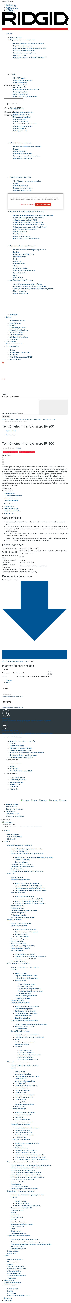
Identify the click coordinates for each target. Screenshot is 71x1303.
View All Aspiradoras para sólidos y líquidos (27, 284)
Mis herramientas (15, 323)
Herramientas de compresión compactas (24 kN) (30, 890)
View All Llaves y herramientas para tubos (27, 181)
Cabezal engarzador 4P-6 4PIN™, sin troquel (28, 222)
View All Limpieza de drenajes (23, 112)
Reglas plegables (19, 263)
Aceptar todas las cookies (43, 204)
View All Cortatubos (24, 1050)
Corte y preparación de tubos (22, 190)
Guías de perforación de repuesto (24, 270)
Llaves (15, 183)
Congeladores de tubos (22, 1130)
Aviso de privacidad (12, 804)
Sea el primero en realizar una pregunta (13, 707)
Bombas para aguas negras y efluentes (27, 1205)
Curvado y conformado (20, 185)
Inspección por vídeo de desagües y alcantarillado (29, 48)
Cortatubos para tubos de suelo (25, 1042)
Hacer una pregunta (27, 452)
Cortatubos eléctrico (21, 1148)
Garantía (12, 325)
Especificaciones (9, 506)
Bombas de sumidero (22, 1203)
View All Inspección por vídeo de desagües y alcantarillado (34, 857)
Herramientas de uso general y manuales (23, 246)
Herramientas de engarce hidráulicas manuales (28, 218)
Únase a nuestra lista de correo (20, 352)
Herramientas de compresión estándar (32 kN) (30, 888)
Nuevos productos (16, 37)
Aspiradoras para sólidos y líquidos (21, 280)
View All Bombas (20, 1201)
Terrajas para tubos (24, 993)
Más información (7, 491)
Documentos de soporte (11, 508)
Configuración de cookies (14, 809)
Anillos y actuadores (20, 85)
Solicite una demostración (14, 344)
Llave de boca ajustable (22, 1090)
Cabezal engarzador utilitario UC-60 (25, 220)
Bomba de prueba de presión (24, 1135)
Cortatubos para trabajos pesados (29, 1055)
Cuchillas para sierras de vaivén (25, 1011)
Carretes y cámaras (21, 862)
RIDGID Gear (14, 354)
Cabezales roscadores (25, 986)
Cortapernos (17, 261)
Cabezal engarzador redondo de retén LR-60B (28, 224)
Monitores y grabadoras (22, 859)
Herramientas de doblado (23, 1115)
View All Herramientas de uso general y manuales (29, 250)
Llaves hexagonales (21, 1088)
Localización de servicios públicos (24, 53)
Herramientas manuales (21, 114)
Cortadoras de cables (20, 231)
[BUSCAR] (53, 407)
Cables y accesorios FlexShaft (25, 959)
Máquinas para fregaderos (22, 117)
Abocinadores (19, 1117)
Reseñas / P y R (9, 513)
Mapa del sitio (10, 811)
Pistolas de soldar (21, 1137)
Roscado (16, 149)
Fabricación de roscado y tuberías (21, 143)
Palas (15, 275)
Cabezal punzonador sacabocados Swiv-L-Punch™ (30, 227)
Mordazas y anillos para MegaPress (25, 96)
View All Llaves (20, 1072)
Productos (9, 34)
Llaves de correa (20, 1099)
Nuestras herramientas (14, 737)
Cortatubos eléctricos (22, 1044)
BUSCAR (6, 416)
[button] (35, 1)
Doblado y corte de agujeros (22, 153)
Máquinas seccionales (20, 121)
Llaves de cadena (20, 1092)
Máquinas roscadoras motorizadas (26, 976)
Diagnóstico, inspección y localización (22, 40)
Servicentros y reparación (18, 328)
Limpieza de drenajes (17, 108)
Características (8, 504)
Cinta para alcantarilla (22, 936)
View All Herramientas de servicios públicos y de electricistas (33, 215)
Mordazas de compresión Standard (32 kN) (29, 899)
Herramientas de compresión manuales (26, 89)
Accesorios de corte (19, 87)
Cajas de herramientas (18, 1233)
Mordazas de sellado (20, 82)
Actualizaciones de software (19, 337)
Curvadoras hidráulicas (22, 1018)
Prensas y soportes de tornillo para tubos (26, 156)
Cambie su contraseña (14, 837)
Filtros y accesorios (19, 291)
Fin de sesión (11, 839)
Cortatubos (18, 1046)
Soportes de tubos (21, 1029)
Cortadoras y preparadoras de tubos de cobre (29, 1155)
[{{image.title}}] (11, 431)
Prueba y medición (19, 55)
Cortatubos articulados (25, 1057)
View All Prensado (19, 78)
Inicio (4, 419)
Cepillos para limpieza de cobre (25, 1152)
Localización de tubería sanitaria (24, 50)
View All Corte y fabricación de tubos (27, 1035)
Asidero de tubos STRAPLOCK (23, 254)
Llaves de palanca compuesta (24, 1095)
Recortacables (18, 234)
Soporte (8, 317)
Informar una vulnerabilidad (15, 816)
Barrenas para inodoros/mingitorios (26, 932)
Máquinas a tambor (19, 119)
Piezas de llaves (20, 1106)
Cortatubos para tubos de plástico (26, 1150)
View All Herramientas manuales (25, 929)
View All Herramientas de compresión (27, 883)
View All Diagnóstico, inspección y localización (28, 43)
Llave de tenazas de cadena (24, 1097)
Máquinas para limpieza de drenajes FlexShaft (30, 956)
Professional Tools (12, 8)
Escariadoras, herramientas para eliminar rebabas (31, 1159)
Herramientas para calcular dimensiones (26, 238)
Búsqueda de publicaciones (19, 330)
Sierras (17, 1039)
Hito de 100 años (15, 359)
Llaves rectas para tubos (23, 1074)
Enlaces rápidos (11, 773)
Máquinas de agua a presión (22, 126)
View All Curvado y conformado (25, 1112)
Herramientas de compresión (22, 80)
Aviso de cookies (11, 807)
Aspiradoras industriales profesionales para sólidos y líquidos (33, 289)
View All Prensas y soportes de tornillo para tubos (31, 1024)
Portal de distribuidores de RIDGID (21, 357)
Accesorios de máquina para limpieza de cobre (30, 1157)
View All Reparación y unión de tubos (27, 1128)
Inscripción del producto (17, 321)
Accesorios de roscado (22, 998)
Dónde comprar (11, 341)
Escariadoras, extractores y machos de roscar (30, 1037)
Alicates (16, 266)
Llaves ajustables (20, 1102)
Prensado (13, 74)
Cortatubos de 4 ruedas (26, 1052)
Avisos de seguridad (16, 334)
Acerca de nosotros (12, 346)
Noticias (12, 350)
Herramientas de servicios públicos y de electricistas (27, 211)
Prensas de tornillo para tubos (24, 1026)
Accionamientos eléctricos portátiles (26, 978)
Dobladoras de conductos (21, 236)
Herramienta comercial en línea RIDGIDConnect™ (29, 57)
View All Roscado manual (26, 984)
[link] (12, 448)
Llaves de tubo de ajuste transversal (26, 1085)
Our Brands (9, 10)
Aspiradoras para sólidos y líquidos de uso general (30, 286)
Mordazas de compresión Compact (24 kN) (29, 901)
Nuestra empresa (12, 759)
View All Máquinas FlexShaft (24, 954)
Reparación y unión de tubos (22, 188)
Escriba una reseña (10, 452)
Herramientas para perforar (23, 1009)
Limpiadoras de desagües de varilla (25, 124)
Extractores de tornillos (20, 268)
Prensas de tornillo (19, 257)
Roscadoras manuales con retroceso (30, 991)
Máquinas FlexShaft (20, 128)
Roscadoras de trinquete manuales (29, 989)
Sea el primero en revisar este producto (12, 696)
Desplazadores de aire (20, 293)
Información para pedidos (12, 511)
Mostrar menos (7, 488)
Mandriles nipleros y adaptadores (26, 996)
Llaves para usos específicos (24, 1104)
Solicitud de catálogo (16, 332)
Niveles (15, 259)
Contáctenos (14, 339)
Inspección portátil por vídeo (22, 46)
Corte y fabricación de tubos (22, 158)
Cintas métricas (18, 277)
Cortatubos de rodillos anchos (28, 1059)
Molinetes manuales (21, 934)
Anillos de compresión (20, 94)
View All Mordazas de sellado (24, 896)
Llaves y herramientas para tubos (20, 177)
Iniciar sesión (14, 789)
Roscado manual (20, 980)
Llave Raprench (20, 1083)
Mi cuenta (7, 830)
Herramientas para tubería (23, 1016)
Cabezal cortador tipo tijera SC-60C (25, 229)
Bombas (16, 252)
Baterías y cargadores (20, 92)
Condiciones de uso (12, 813)
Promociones (14, 314)
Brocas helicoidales (19, 273)
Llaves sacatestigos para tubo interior (27, 1076)
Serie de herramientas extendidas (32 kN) (28, 886)
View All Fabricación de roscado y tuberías (27, 147)
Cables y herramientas (20, 131)
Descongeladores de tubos (23, 1132)
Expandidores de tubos (22, 1119)
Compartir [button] (5, 455)
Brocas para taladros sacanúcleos (26, 1013)
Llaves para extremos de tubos (25, 1081)
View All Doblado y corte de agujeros (27, 1006)
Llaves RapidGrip (21, 1078)
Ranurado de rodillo (19, 151)
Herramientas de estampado (24, 1122)
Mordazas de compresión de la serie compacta (30, 903)
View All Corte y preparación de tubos (27, 1143)
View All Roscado (20, 973)
